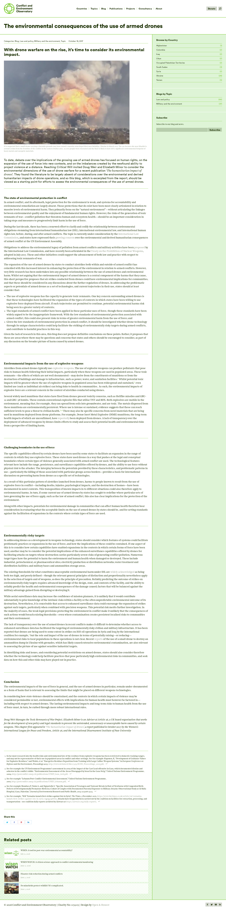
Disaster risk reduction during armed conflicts (42, 874)
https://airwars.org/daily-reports (81, 802)
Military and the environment (47, 41)
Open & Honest (100, 905)
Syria (158, 71)
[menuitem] (81, 8)
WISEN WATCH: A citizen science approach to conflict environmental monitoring (57, 862)
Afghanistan (161, 45)
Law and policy (26, 41)
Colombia (160, 50)
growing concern (65, 238)
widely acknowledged (122, 572)
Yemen (159, 80)
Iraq (158, 54)
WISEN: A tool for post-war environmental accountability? (46, 851)
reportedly (63, 418)
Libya (158, 58)
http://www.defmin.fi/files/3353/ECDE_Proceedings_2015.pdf (76, 764)
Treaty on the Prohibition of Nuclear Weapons (117, 251)
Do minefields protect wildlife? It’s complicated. (42, 886)
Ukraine (159, 75)
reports (98, 639)
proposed (139, 247)
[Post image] (11, 853)
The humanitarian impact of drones (65, 727)
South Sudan (161, 67)
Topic (63, 41)
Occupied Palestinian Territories (170, 63)
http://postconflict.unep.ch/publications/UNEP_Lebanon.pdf (39, 782)
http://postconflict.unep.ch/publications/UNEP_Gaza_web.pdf (40, 774)
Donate (211, 8)
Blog (17, 41)
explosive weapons (63, 368)
